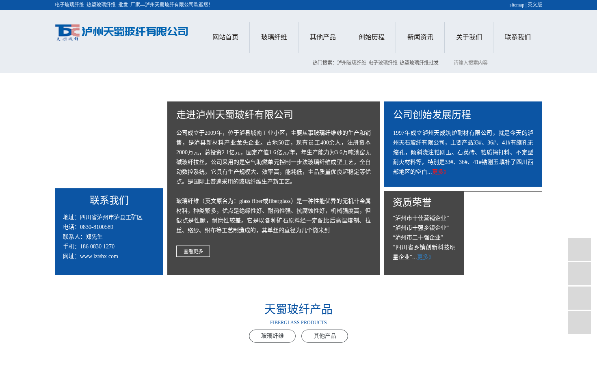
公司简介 (469, 62)
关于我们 (469, 37)
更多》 (440, 172)
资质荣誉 (469, 99)
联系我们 (518, 37)
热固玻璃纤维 (274, 99)
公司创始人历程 (372, 62)
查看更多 (193, 251)
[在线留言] (579, 298)
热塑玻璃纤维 (274, 81)
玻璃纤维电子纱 (274, 62)
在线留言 (517, 81)
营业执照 (469, 118)
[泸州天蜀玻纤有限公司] (122, 31)
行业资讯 (420, 81)
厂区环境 (469, 81)
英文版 (535, 5)
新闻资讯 (420, 37)
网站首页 (225, 37)
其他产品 (323, 37)
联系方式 (517, 62)
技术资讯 (420, 99)
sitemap (517, 5)
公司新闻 (420, 62)
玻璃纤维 (274, 37)
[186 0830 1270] (579, 249)
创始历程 (372, 37)
